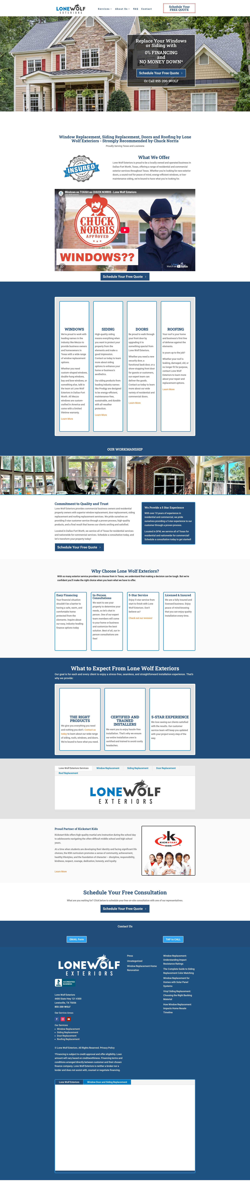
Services (104, 9)
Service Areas (66, 1012)
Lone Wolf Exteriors (69, 1082)
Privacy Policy (107, 1047)
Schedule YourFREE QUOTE (179, 8)
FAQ (135, 9)
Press (130, 955)
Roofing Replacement (68, 1039)
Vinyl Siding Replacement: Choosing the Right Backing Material (177, 995)
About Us (121, 9)
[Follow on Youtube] (69, 1019)
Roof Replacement (68, 773)
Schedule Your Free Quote (159, 73)
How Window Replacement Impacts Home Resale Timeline (177, 1008)
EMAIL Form (77, 939)
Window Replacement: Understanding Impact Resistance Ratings (175, 959)
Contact (146, 9)
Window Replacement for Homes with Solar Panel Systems (176, 982)
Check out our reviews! (140, 618)
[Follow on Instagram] (63, 1019)
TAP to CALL (173, 939)
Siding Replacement (137, 768)
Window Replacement (107, 768)
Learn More (67, 418)
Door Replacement (166, 768)
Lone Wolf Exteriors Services (74, 768)
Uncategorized (134, 961)
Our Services (61, 1025)
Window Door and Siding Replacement (107, 1082)
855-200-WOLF (166, 81)
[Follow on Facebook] (57, 1019)
